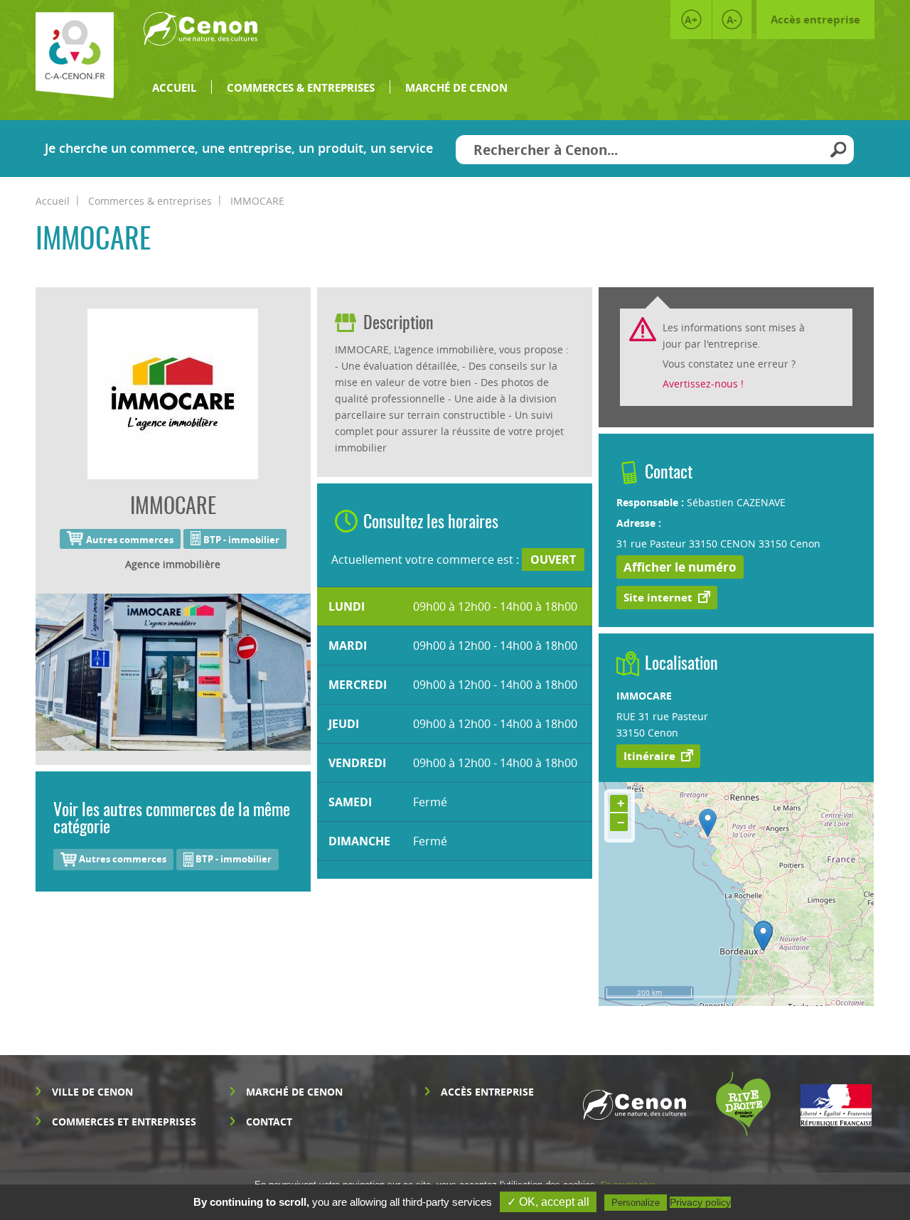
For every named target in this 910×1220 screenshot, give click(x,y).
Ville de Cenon (92, 1091)
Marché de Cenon (456, 87)
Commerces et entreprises (124, 1121)
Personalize (635, 1202)
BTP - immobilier (232, 858)
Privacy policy (700, 1202)
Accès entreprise (815, 19)
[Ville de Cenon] (200, 35)
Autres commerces (121, 858)
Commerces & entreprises (301, 87)
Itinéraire (649, 756)
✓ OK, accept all (548, 1202)
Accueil (174, 87)
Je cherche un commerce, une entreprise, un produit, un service (239, 148)
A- (732, 19)
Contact (269, 1121)
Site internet (657, 597)
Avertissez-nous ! (703, 383)
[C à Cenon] (75, 55)
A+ (691, 19)
